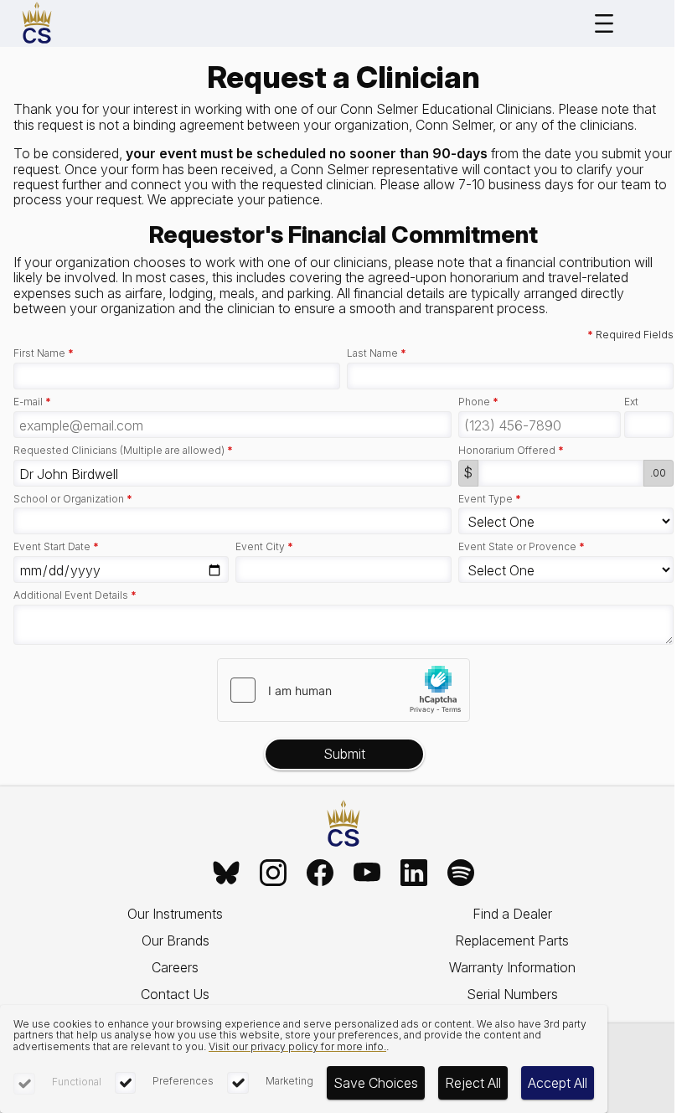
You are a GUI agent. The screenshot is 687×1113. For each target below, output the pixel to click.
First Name (43, 353)
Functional (76, 1081)
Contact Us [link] (175, 994)
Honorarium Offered (511, 450)
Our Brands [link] (175, 940)
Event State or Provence (521, 547)
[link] (226, 872)
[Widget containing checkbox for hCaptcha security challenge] (343, 690)
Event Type (489, 499)
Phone (478, 402)
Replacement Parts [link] (512, 940)
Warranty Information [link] (512, 967)
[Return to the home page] (343, 824)
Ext (631, 402)
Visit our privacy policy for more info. (297, 1046)
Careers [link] (175, 967)
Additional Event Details (75, 595)
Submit (344, 753)
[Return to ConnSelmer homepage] (36, 23)
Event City (264, 547)
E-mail (32, 402)
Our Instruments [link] (175, 913)
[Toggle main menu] (604, 23)
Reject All (473, 1082)
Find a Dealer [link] (512, 913)
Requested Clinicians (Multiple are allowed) (123, 450)
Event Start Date (56, 547)
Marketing (289, 1080)
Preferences (183, 1080)
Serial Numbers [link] (512, 994)
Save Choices (375, 1082)
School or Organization (72, 499)
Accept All (557, 1082)
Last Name (376, 353)
